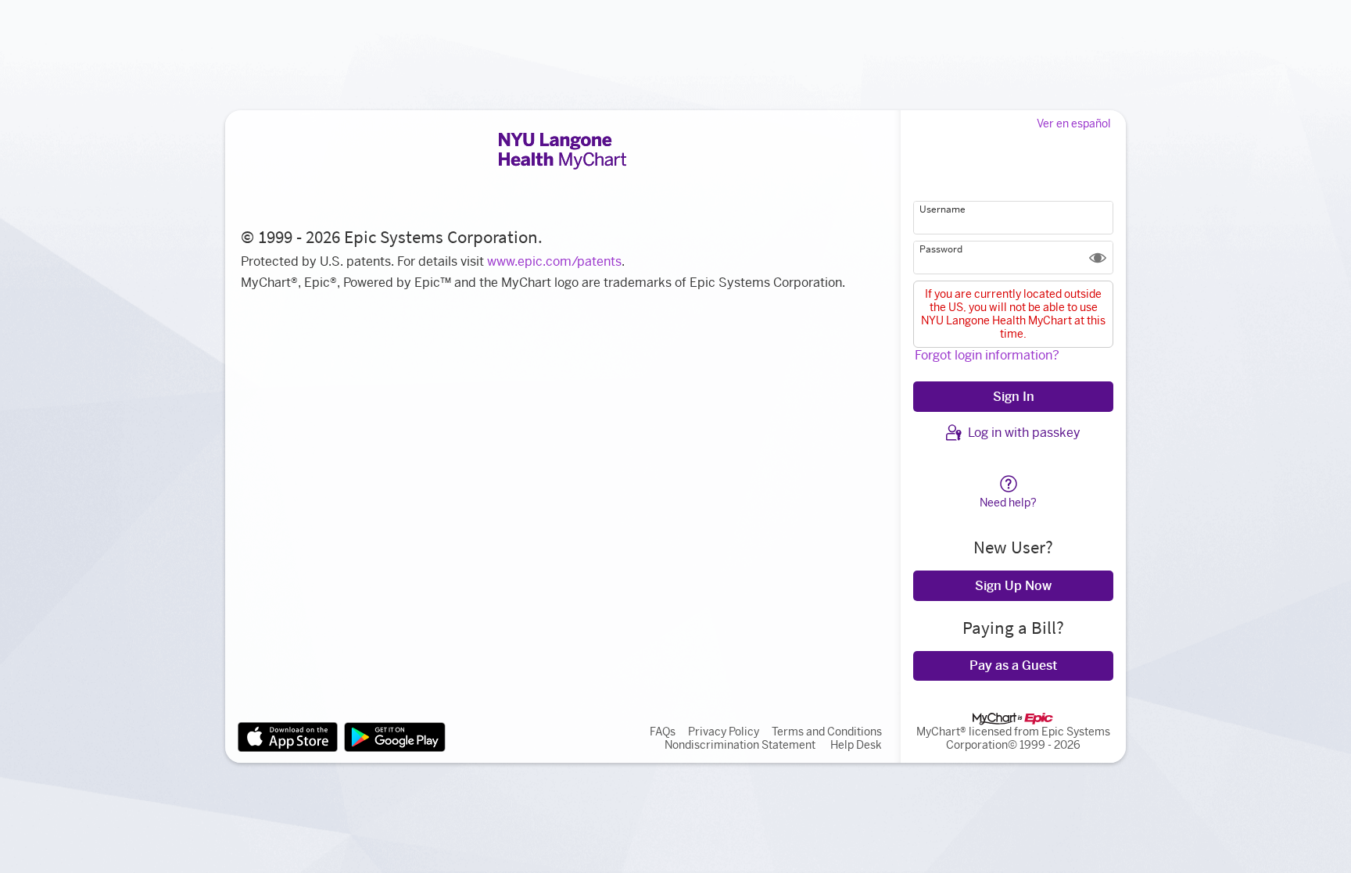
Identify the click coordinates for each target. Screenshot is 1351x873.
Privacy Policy (723, 732)
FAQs (663, 732)
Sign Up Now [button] (1013, 585)
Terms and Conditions (827, 732)
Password (940, 249)
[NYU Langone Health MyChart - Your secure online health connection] (562, 151)
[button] (1097, 257)
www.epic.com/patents (554, 261)
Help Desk (856, 745)
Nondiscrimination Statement (740, 745)
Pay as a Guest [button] (1013, 665)
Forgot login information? (987, 355)
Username (942, 209)
